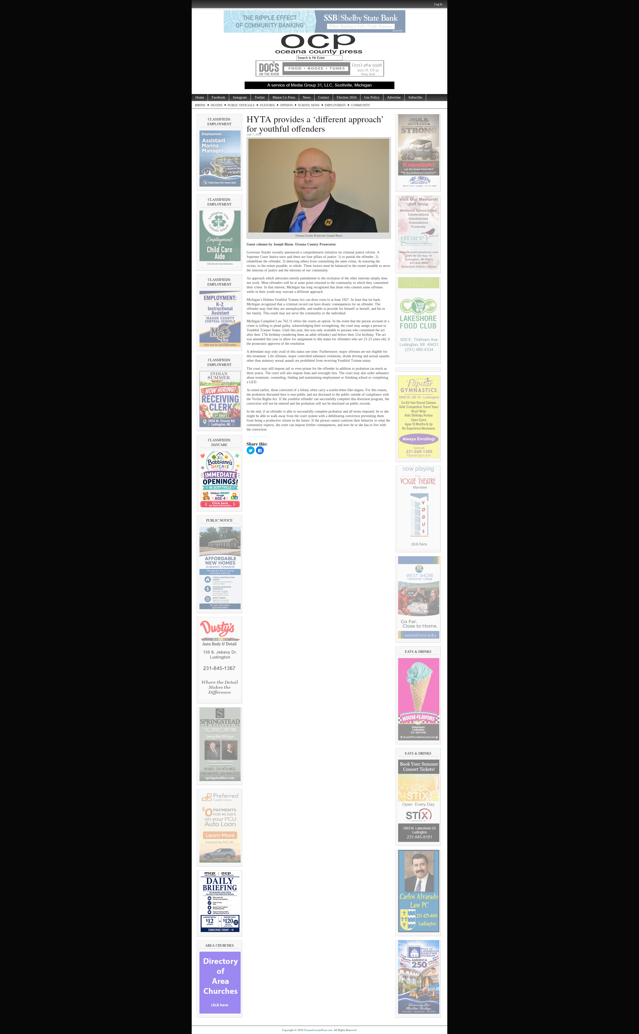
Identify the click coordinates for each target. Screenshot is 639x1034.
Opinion (286, 105)
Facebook (218, 97)
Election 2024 (346, 97)
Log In (438, 4)
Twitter (260, 97)
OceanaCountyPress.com (318, 1030)
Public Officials (241, 105)
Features (267, 105)
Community (360, 105)
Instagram (240, 97)
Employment (335, 105)
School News (309, 105)
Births (200, 105)
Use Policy (371, 97)
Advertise (394, 97)
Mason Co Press (284, 97)
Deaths (216, 105)
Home (199, 97)
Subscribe (415, 97)
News (307, 97)
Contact (323, 97)
